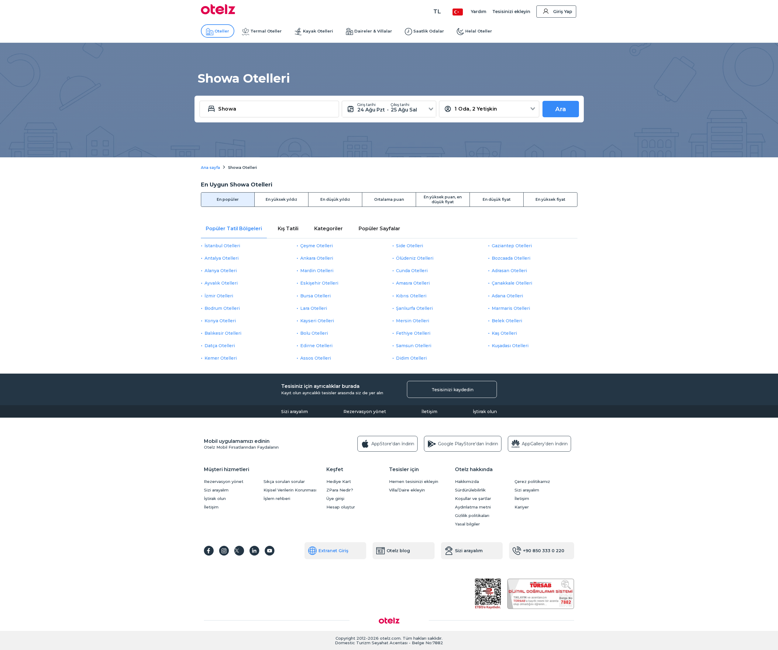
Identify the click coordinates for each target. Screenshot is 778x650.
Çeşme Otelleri (316, 245)
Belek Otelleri (507, 320)
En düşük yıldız (335, 199)
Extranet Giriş (333, 550)
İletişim (429, 411)
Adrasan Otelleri (509, 270)
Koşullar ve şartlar (473, 498)
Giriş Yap (562, 11)
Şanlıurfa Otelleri (414, 308)
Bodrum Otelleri (222, 308)
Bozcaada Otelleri (511, 258)
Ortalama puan (389, 199)
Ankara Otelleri (316, 258)
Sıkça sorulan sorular (284, 481)
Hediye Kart (338, 481)
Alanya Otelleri (221, 270)
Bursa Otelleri (315, 296)
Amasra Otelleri (413, 283)
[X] (239, 551)
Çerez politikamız (532, 481)
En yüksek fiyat (550, 199)
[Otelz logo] (218, 12)
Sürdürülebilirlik (470, 490)
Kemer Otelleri (221, 358)
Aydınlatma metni (473, 507)
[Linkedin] (254, 551)
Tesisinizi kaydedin (452, 389)
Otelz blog (398, 550)
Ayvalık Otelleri (221, 283)
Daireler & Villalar (373, 31)
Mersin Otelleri (412, 320)
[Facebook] (209, 551)
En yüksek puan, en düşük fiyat (443, 199)
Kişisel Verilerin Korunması (289, 490)
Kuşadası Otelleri (510, 345)
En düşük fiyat (497, 199)
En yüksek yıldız (281, 199)
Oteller (222, 31)
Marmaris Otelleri (511, 308)
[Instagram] (224, 551)
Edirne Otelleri (316, 345)
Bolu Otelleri (314, 333)
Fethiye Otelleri (413, 333)
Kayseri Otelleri (317, 320)
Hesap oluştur (340, 507)
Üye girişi (335, 498)
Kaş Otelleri (504, 333)
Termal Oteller (266, 31)
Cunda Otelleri (412, 270)
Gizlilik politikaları (472, 515)
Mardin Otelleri (316, 270)
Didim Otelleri (411, 358)
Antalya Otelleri (222, 258)
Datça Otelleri (220, 345)
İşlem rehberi (276, 498)
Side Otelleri (409, 245)
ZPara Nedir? (339, 490)
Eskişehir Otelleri (319, 283)
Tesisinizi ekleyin (511, 11)
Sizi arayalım (294, 411)
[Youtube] (269, 551)
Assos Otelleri (315, 358)
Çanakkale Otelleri (512, 283)
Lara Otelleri (313, 308)
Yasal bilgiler (467, 524)
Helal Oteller (478, 31)
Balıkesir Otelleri (223, 333)
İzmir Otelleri (219, 296)
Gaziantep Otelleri (512, 245)
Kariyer (522, 507)
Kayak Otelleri (318, 31)
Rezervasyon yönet (364, 411)
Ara (560, 109)
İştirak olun (485, 411)
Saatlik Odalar (428, 31)
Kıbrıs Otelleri (411, 296)
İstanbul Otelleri (222, 245)
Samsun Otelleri (413, 345)
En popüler (228, 199)
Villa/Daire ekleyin (407, 490)
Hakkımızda (467, 481)
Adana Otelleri (507, 296)
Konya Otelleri (220, 320)
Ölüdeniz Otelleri (414, 258)
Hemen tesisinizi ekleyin (413, 481)
